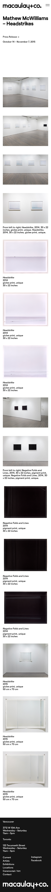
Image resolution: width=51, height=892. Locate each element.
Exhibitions (8, 864)
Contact (7, 874)
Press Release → (11, 37)
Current (7, 857)
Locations (8, 868)
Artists (6, 861)
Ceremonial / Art (11, 871)
